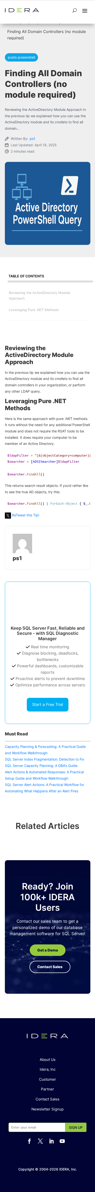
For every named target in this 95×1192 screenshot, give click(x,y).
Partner (47, 1089)
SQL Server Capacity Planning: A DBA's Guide (41, 765)
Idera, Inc (48, 1069)
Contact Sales (47, 1099)
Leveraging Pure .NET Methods (34, 310)
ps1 (32, 138)
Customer (47, 1079)
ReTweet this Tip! (25, 515)
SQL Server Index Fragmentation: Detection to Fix (44, 759)
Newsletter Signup (47, 1109)
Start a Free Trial (47, 704)
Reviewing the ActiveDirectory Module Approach (39, 295)
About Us (48, 1059)
